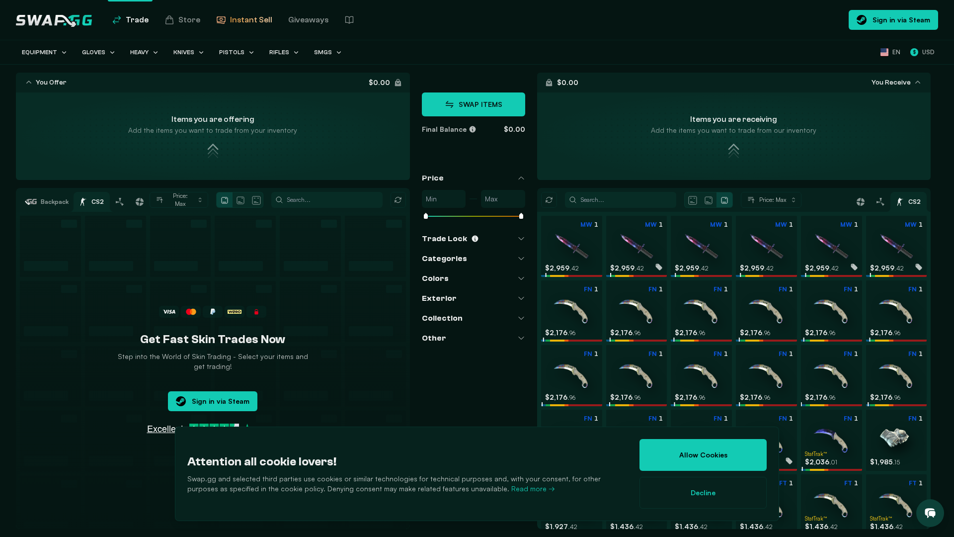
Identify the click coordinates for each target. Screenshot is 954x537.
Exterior (439, 298)
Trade (137, 19)
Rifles (279, 52)
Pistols (231, 52)
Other (434, 338)
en (896, 52)
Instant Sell (251, 19)
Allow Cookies (703, 454)
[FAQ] (349, 20)
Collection (442, 318)
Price (433, 178)
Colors (435, 278)
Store (189, 19)
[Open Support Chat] (930, 513)
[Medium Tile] (240, 200)
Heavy (139, 52)
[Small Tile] (225, 200)
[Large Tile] (256, 200)
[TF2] (140, 202)
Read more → (533, 488)
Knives (183, 52)
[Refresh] (398, 200)
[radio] (225, 199)
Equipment (39, 52)
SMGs (323, 52)
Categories (444, 258)
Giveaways (308, 19)
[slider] (426, 217)
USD (923, 52)
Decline (703, 492)
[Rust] (120, 202)
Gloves (93, 52)
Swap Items (480, 104)
